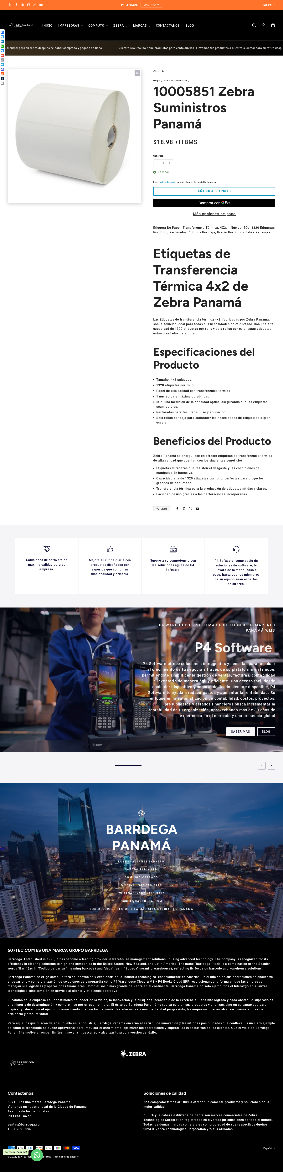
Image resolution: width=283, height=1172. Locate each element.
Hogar (156, 80)
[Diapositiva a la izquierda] (262, 766)
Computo (96, 25)
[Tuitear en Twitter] (190, 508)
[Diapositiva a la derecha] (271, 766)
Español (267, 4)
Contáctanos (168, 25)
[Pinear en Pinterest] (184, 508)
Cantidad (158, 155)
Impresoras (69, 25)
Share (164, 508)
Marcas (140, 25)
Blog (190, 25)
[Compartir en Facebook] (177, 508)
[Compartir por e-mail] (197, 508)
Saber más (240, 731)
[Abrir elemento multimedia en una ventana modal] (137, 73)
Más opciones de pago (214, 214)
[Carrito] (273, 25)
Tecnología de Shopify (66, 1156)
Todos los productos (176, 80)
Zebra (119, 25)
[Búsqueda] (254, 25)
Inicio (47, 25)
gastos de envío (167, 182)
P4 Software (154, 663)
